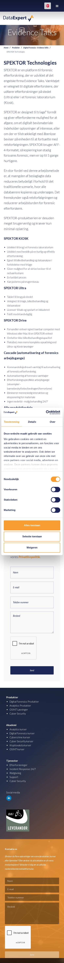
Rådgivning (15, 772)
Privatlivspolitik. (30, 557)
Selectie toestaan (32, 536)
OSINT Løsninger (19, 709)
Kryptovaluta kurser (20, 745)
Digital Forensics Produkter (24, 701)
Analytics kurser (18, 729)
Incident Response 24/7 (23, 769)
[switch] (55, 489)
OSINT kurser (17, 749)
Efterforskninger (18, 765)
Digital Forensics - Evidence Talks (35, 47)
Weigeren (32, 547)
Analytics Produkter (20, 705)
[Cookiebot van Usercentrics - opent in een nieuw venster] (46, 412)
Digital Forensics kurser (22, 733)
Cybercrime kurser (20, 737)
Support (14, 776)
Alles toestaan (32, 525)
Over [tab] (52, 421)
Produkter (16, 47)
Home (6, 47)
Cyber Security (18, 713)
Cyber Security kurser (21, 741)
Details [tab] (32, 421)
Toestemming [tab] (11, 421)
